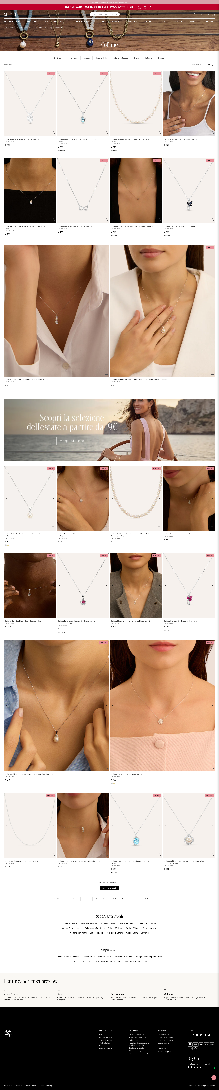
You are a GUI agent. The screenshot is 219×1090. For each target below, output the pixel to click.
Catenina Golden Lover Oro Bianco (180, 139)
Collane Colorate (107, 923)
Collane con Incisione (146, 923)
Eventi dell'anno (164, 1046)
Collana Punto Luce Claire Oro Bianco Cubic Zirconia (78, 535)
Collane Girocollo (126, 923)
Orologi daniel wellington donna (107, 961)
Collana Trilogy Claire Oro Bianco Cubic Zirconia (26, 380)
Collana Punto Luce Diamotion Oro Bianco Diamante (25, 227)
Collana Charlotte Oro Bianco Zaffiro (181, 226)
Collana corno (88, 957)
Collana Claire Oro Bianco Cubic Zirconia (23, 139)
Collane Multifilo (97, 933)
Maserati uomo (104, 957)
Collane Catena (70, 923)
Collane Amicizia (150, 928)
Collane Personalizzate (71, 928)
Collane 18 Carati (115, 928)
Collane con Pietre (78, 933)
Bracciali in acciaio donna (135, 961)
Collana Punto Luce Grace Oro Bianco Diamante (132, 226)
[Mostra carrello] (213, 14)
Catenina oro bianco (123, 957)
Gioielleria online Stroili (13, 28)
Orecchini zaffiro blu (81, 961)
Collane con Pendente (95, 928)
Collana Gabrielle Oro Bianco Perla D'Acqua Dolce (130, 140)
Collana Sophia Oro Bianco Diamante (128, 774)
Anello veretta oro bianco (67, 957)
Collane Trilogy (133, 928)
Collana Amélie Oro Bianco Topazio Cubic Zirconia (77, 140)
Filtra (209, 65)
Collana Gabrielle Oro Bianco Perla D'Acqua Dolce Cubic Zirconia (139, 380)
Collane (27, 28)
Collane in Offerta (115, 933)
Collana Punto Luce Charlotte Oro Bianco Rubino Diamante (76, 622)
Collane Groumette (88, 923)
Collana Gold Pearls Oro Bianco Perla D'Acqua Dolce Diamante (131, 535)
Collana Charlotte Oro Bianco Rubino (181, 621)
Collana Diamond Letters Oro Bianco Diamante (132, 621)
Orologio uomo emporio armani (149, 957)
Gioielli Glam (132, 933)
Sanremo (145, 933)
